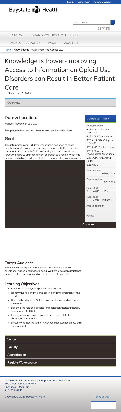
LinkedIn (107, 28)
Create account (102, 2)
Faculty (12, 347)
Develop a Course (24, 43)
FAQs (52, 43)
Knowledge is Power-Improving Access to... (38, 49)
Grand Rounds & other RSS (55, 35)
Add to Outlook (112, 208)
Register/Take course (22, 362)
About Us (71, 43)
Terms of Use (101, 396)
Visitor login (84, 2)
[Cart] (114, 3)
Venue (11, 339)
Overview (13, 103)
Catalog (16, 35)
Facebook (99, 28)
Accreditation (16, 355)
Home (8, 49)
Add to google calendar (100, 208)
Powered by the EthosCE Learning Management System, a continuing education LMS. (103, 405)
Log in (70, 2)
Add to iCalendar (108, 208)
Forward (112, 28)
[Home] (48, 10)
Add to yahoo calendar (104, 208)
